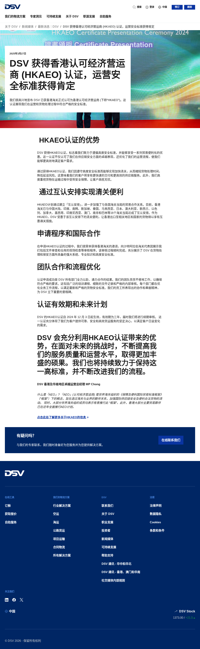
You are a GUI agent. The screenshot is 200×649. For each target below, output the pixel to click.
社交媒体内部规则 (113, 580)
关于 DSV (72, 16)
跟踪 (189, 7)
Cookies (155, 522)
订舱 (8, 505)
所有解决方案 (62, 555)
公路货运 (59, 530)
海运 (56, 522)
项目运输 (59, 539)
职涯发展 (89, 16)
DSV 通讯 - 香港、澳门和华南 (121, 572)
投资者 (106, 530)
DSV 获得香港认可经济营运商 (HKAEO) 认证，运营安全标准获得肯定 (108, 26)
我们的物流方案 (15, 16)
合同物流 (59, 547)
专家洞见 (36, 16)
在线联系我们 (171, 440)
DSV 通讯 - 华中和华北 (116, 563)
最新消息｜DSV (48, 26)
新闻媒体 (28, 26)
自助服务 (105, 16)
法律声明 (156, 505)
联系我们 (107, 505)
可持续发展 (53, 16)
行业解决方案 (62, 505)
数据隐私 (156, 513)
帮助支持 (107, 555)
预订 (177, 7)
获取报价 (11, 513)
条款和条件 (157, 530)
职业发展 (107, 522)
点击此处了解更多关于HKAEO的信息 (61, 417)
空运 (56, 513)
